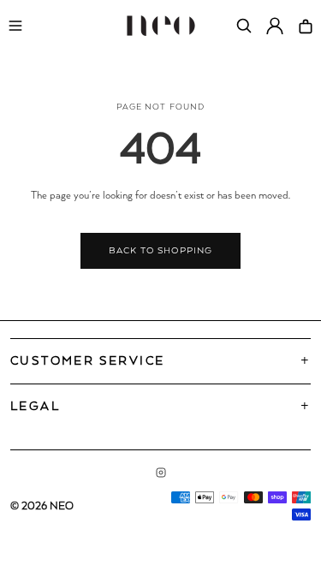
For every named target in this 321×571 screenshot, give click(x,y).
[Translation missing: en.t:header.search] (244, 25)
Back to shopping (160, 251)
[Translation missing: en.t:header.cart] (305, 25)
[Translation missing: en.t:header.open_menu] (15, 25)
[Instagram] (161, 472)
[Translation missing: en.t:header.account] (274, 25)
